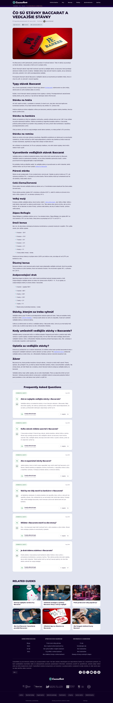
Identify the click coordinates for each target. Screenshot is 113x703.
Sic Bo (28, 649)
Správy (98, 2)
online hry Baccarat (41, 166)
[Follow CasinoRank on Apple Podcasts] (98, 672)
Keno (28, 646)
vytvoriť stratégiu (27, 317)
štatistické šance (59, 352)
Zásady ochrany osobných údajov (81, 654)
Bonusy (70, 2)
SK (14, 672)
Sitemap (85, 700)
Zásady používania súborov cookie (60, 700)
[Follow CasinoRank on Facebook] (80, 672)
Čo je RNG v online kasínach (54, 651)
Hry (63, 2)
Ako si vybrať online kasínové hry (53, 646)
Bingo (28, 643)
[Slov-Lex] (38, 686)
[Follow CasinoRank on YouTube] (91, 672)
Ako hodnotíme (81, 649)
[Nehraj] (70, 686)
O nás (81, 643)
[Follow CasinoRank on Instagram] (84, 672)
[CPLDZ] (54, 686)
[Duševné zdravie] (81, 686)
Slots (28, 651)
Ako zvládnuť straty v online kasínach (53, 654)
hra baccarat (48, 87)
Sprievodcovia (88, 2)
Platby (78, 2)
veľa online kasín (50, 202)
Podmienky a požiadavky (32, 700)
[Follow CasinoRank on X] (87, 672)
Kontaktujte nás (81, 646)
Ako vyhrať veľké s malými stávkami (53, 649)
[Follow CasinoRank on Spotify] (95, 672)
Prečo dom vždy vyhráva (54, 643)
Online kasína (54, 2)
